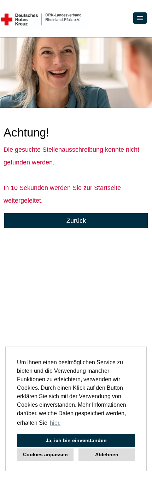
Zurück (76, 220)
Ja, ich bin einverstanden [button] (76, 440)
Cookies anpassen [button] (45, 454)
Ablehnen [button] (106, 454)
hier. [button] (55, 423)
